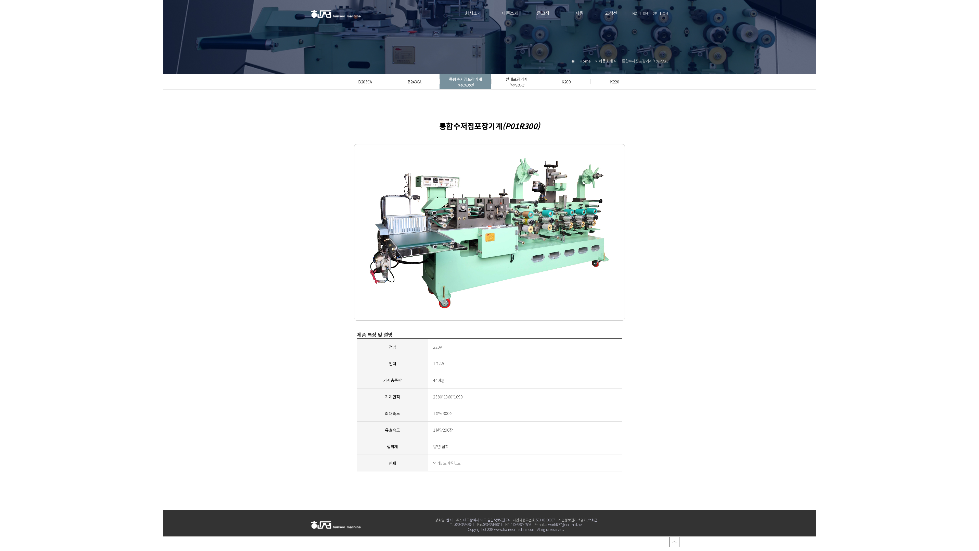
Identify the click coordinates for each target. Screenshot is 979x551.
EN (645, 13)
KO (634, 13)
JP (655, 13)
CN (665, 13)
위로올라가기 (674, 542)
